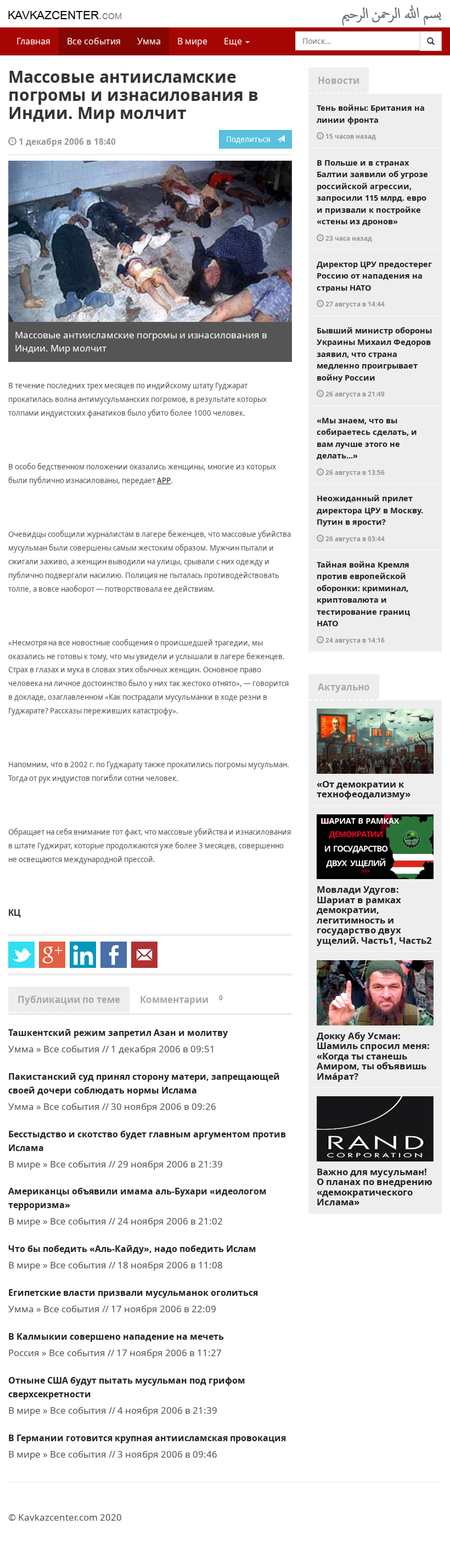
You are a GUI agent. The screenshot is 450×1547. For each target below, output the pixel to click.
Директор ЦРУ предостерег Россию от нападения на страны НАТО (374, 283)
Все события (94, 41)
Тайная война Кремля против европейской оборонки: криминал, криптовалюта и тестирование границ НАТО (363, 601)
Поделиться (251, 139)
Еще (234, 41)
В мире (192, 41)
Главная (33, 41)
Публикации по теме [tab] (69, 999)
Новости (338, 80)
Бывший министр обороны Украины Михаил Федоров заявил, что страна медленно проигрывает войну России (374, 362)
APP (164, 480)
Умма (149, 41)
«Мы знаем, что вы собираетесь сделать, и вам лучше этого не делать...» (367, 446)
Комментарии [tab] (181, 999)
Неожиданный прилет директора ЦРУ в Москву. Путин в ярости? (370, 517)
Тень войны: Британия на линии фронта (371, 121)
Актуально (344, 687)
